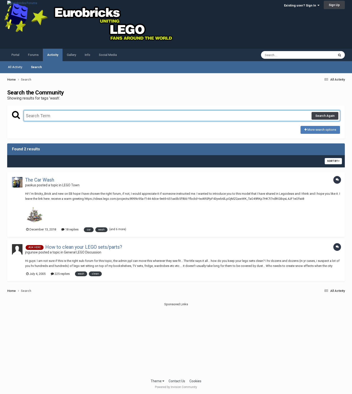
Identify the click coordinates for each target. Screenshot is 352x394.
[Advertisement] (176, 340)
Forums (33, 55)
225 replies (62, 274)
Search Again (325, 116)
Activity (52, 55)
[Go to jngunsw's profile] (17, 249)
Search (36, 67)
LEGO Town (70, 185)
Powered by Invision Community (176, 387)
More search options (321, 129)
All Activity (15, 67)
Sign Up (334, 5)
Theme (156, 381)
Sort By (332, 161)
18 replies (71, 229)
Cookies (195, 381)
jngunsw (31, 252)
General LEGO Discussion (82, 252)
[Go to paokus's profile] (17, 182)
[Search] (339, 55)
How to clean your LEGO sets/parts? (83, 247)
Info (87, 55)
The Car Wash (39, 180)
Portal (15, 55)
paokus (30, 185)
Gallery (71, 55)
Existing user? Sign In (301, 5)
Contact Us (177, 381)
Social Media (108, 55)
